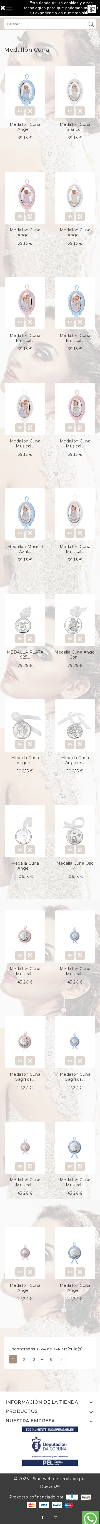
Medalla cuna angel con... (75, 655)
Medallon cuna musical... (25, 338)
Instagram (55, 1518)
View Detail (19, 111)
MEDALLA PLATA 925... (25, 655)
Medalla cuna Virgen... (25, 760)
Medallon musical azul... (25, 549)
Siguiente (61, 1359)
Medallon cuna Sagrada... (25, 1077)
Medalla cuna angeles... (75, 760)
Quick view (30, 111)
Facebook (42, 1518)
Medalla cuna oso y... (75, 866)
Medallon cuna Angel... (25, 127)
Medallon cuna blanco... (75, 127)
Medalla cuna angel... (25, 866)
